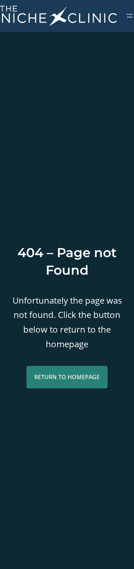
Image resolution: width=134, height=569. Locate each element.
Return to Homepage (67, 377)
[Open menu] (129, 15)
